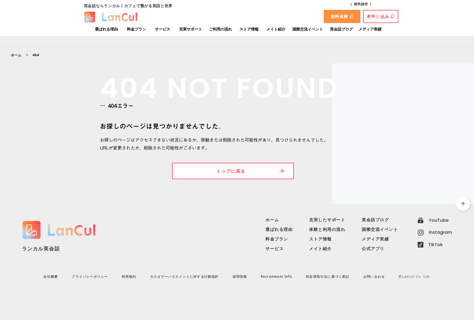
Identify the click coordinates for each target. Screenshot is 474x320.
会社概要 (50, 276)
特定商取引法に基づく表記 (327, 276)
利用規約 (129, 276)
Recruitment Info (276, 276)
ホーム (16, 55)
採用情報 (240, 276)
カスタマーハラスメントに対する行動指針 (184, 276)
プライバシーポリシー (90, 276)
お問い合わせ (374, 276)
